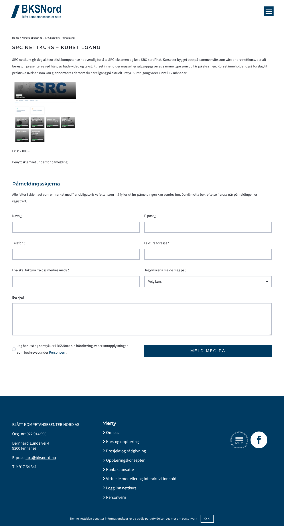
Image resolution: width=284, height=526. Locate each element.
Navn (17, 215)
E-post (150, 215)
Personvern (57, 352)
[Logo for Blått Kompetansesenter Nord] (36, 6)
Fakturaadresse (157, 243)
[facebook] (258, 439)
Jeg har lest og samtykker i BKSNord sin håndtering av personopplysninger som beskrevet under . (72, 349)
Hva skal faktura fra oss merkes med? (40, 270)
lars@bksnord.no (41, 458)
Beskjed (18, 297)
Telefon (19, 243)
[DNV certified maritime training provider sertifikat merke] (239, 433)
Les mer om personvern (181, 518)
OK (207, 518)
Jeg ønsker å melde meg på (165, 270)
